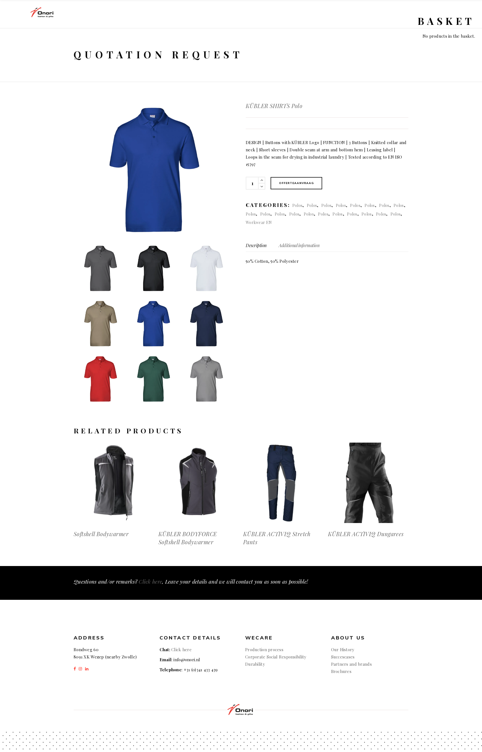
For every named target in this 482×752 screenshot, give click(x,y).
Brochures (341, 671)
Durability (255, 664)
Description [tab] (256, 245)
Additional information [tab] (299, 245)
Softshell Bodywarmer (101, 534)
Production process (264, 649)
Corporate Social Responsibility (276, 657)
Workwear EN (259, 222)
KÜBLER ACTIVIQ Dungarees (366, 534)
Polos (297, 205)
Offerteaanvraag (296, 183)
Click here (150, 581)
